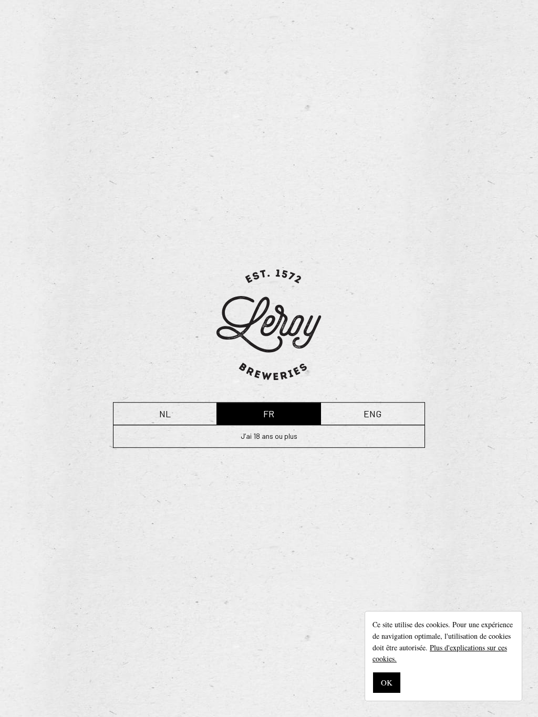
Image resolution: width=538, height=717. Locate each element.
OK (386, 682)
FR (268, 413)
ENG (372, 413)
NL (165, 413)
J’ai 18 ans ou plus (269, 435)
